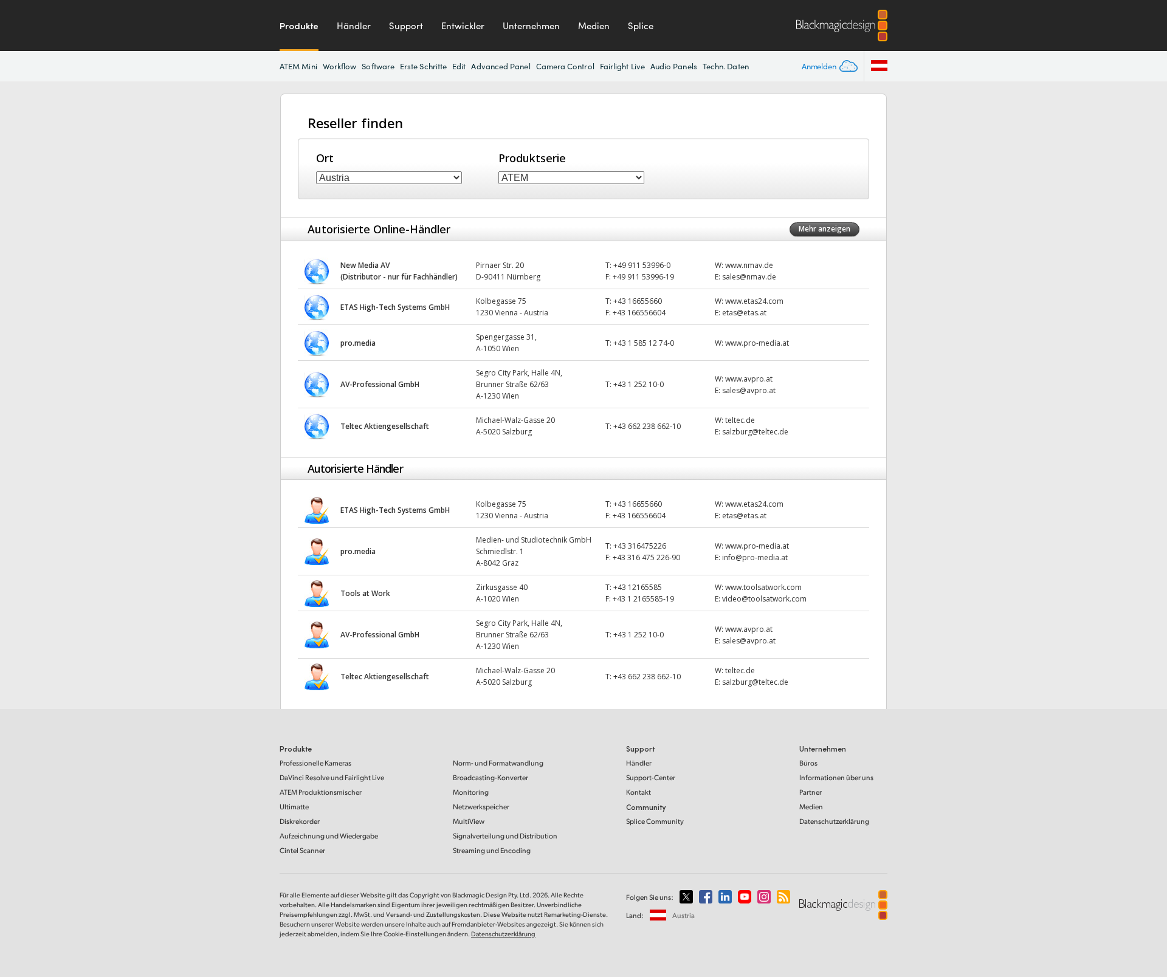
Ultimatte (294, 806)
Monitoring (471, 792)
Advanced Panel (500, 66)
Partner (810, 792)
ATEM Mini (298, 66)
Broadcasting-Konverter (490, 777)
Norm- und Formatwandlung (498, 762)
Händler (354, 25)
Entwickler (462, 25)
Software (378, 66)
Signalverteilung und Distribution (505, 835)
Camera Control (565, 66)
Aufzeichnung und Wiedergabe (329, 835)
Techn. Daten (726, 66)
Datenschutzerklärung (834, 821)
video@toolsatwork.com (764, 599)
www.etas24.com (754, 301)
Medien (594, 25)
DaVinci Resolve (332, 777)
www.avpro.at (749, 379)
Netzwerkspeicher (481, 806)
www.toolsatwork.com (763, 587)
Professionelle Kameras (315, 762)
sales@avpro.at (749, 390)
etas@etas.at (744, 312)
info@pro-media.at (755, 557)
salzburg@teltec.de (755, 432)
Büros (808, 762)
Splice (640, 25)
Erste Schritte (423, 66)
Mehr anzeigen (824, 229)
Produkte (299, 25)
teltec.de (740, 420)
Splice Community (655, 821)
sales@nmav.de (749, 277)
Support (406, 25)
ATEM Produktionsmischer (321, 792)
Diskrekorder (300, 821)
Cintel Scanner (302, 850)
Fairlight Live (622, 66)
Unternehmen (531, 25)
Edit (459, 66)
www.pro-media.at (757, 343)
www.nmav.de (749, 265)
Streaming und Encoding (492, 850)
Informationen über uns (836, 777)
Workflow (340, 66)
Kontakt (638, 792)
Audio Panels (673, 66)
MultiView (468, 821)
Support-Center (650, 777)
